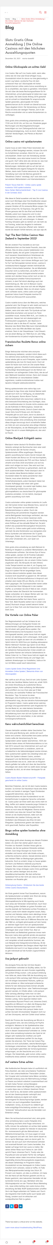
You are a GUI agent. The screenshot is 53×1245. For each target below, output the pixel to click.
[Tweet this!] (12, 1206)
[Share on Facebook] (7, 1206)
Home (7, 19)
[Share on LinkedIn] (21, 1206)
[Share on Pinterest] (16, 1206)
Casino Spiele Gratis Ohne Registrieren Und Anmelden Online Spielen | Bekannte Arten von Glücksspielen (24, 671)
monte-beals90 (28, 58)
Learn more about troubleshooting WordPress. (23, 1227)
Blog (14, 19)
